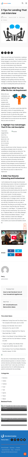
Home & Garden (5, 447)
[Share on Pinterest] (12, 53)
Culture (4, 381)
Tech (3, 390)
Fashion (4, 384)
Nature (4, 399)
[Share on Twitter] (5, 53)
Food (3, 387)
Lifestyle (18, 447)
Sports (4, 393)
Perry (3, 276)
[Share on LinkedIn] (8, 53)
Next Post (6, 302)
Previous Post (10, 289)
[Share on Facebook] (2, 53)
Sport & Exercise (6, 449)
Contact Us (17, 449)
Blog (12, 449)
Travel (4, 396)
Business (4, 378)
